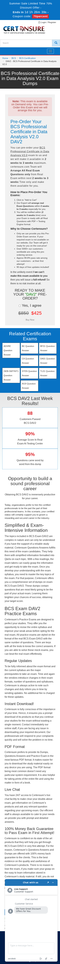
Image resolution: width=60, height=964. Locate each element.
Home (5, 58)
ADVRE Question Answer (8, 350)
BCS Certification (27, 58)
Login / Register (48, 22)
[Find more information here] (31, 920)
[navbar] (6, 49)
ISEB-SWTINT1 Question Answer (11, 375)
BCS (14, 58)
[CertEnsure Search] (56, 43)
